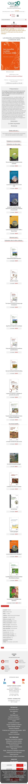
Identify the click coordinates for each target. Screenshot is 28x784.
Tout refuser (14, 781)
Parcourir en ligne (10, 71)
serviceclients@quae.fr (14, 687)
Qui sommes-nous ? (14, 709)
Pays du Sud (14, 748)
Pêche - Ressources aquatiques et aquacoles (14, 750)
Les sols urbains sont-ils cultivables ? (14, 554)
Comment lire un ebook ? (14, 722)
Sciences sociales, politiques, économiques (14, 756)
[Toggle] (17, 16)
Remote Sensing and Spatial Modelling (14, 371)
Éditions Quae (9, 611)
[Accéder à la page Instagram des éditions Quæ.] (14, 682)
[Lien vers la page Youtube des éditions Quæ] (23, 680)
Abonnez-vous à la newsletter (13, 15)
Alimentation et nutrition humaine (14, 741)
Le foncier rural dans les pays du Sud (14, 441)
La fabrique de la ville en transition (14, 486)
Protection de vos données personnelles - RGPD (14, 730)
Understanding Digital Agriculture (14, 258)
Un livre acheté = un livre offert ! (14, 26)
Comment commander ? (14, 717)
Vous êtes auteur (14, 761)
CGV (14, 713)
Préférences (9, 779)
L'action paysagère (14, 531)
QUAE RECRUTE (14, 732)
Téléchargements (14, 715)
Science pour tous (14, 754)
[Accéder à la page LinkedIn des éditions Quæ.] (4, 682)
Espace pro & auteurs (6, 11)
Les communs (14, 509)
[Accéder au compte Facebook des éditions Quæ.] (4, 680)
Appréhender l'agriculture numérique (14, 326)
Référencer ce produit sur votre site (14, 83)
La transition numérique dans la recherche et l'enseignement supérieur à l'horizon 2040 (14, 208)
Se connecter (14, 24)
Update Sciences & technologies (16, 80)
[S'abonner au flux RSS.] (23, 682)
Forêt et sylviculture (14, 745)
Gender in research (14, 280)
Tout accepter (18, 779)
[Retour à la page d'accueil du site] (14, 3)
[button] (14, 130)
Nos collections (14, 711)
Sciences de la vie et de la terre (14, 752)
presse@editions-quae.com (14, 700)
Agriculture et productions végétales (14, 739)
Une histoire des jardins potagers (14, 464)
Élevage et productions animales (14, 743)
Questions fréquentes (14, 728)
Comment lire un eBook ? (7, 639)
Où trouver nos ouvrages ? (14, 719)
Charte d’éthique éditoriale (14, 726)
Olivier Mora (8, 76)
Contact (12, 11)
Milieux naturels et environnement (14, 747)
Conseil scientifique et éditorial (14, 724)
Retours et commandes (14, 734)
